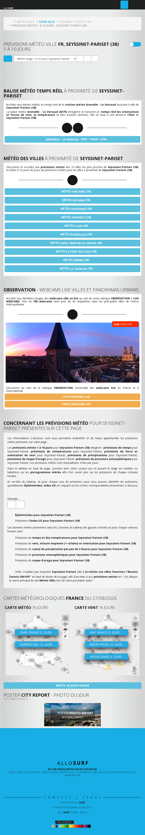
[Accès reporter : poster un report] (124, 5)
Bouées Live (101, 772)
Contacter (72, 802)
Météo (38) (76, 191)
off (137, 44)
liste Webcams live (76, 396)
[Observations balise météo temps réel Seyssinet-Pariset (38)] (80, 58)
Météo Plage (32, 772)
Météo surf (16, 772)
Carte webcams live (76, 404)
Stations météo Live (122, 772)
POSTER (75, 715)
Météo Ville (67, 772)
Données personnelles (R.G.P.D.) (72, 807)
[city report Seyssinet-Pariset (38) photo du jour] (87, 58)
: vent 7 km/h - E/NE (76, 139)
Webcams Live (72, 775)
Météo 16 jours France (72, 685)
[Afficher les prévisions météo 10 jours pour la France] (37, 644)
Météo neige (50, 772)
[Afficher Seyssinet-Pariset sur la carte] (8, 58)
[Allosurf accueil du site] (11, 21)
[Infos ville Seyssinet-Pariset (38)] (95, 58)
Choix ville (47, 21)
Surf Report (84, 772)
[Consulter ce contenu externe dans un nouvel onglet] (60, 783)
